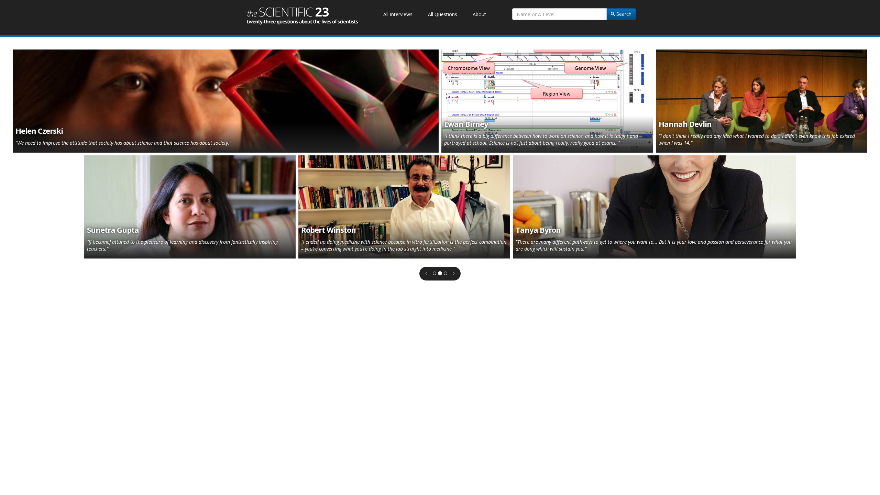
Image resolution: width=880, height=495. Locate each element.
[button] (426, 273)
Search (623, 14)
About (479, 14)
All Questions (442, 14)
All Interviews (397, 14)
